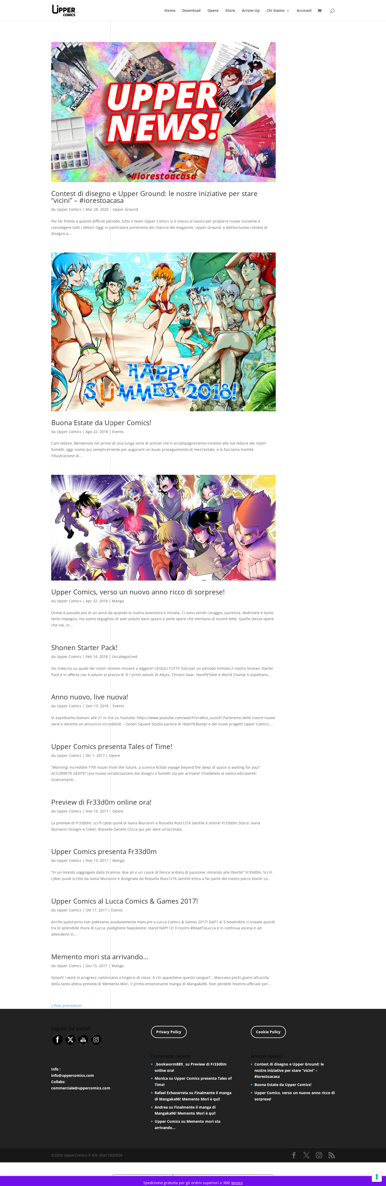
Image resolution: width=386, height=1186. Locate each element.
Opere (212, 11)
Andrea (161, 1107)
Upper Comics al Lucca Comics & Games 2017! (124, 901)
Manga (118, 600)
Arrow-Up (251, 11)
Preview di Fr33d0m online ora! (101, 802)
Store (230, 11)
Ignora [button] (237, 1182)
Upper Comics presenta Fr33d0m (104, 851)
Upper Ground (125, 209)
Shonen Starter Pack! (84, 647)
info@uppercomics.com (72, 1075)
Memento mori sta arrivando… (99, 956)
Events (118, 431)
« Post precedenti (66, 1005)
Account (304, 11)
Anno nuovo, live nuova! (89, 697)
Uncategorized (124, 656)
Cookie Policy (268, 1031)
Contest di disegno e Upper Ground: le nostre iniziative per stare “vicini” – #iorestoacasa (154, 197)
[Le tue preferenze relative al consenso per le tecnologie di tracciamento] (377, 1177)
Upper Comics (69, 209)
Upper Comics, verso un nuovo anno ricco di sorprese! (138, 592)
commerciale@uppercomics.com (80, 1087)
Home (169, 11)
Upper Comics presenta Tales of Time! (111, 746)
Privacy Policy (168, 1031)
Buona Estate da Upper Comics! (101, 422)
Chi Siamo (276, 11)
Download (191, 11)
